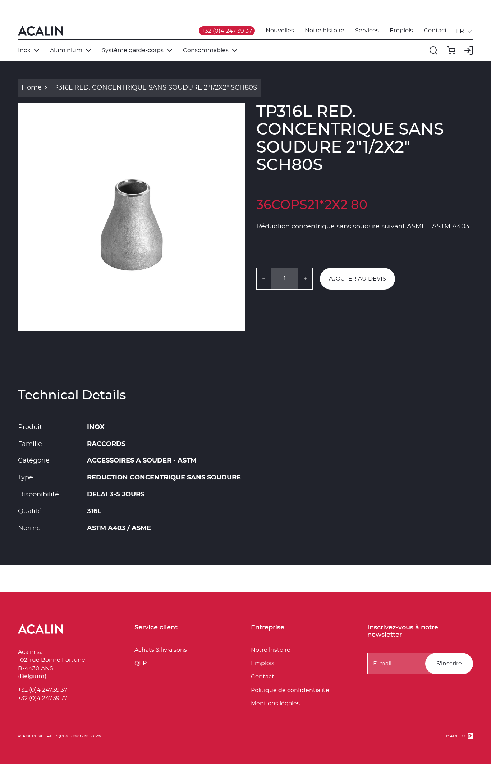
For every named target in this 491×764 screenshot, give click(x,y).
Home (32, 88)
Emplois (401, 30)
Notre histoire (324, 30)
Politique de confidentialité (290, 690)
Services (367, 30)
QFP (140, 663)
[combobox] (464, 31)
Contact (435, 30)
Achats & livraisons (160, 650)
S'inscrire (449, 664)
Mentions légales (275, 703)
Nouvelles (280, 30)
